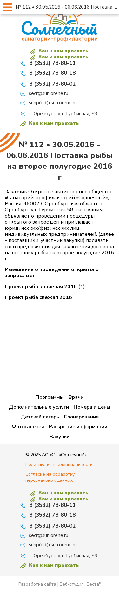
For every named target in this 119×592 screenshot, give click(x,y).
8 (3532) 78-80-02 (52, 84)
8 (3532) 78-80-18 (52, 73)
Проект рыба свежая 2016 (38, 298)
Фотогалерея (28, 426)
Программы (50, 397)
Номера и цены (92, 407)
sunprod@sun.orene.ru (53, 103)
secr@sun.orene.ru (48, 94)
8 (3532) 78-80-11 (52, 63)
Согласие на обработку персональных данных (50, 477)
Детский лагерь (40, 416)
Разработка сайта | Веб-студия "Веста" (59, 584)
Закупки (59, 436)
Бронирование (81, 416)
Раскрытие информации (78, 426)
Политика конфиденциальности (59, 464)
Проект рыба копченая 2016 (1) (45, 287)
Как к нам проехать (63, 51)
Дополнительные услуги (39, 407)
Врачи (76, 397)
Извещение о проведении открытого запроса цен (52, 273)
